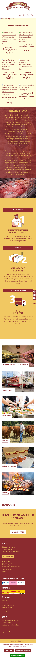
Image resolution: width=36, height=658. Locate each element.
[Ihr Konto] (24, 15)
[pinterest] (34, 298)
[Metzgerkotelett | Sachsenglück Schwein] (26, 37)
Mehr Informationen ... (22, 646)
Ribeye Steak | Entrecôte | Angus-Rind (9, 49)
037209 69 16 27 (7, 561)
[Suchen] (20, 15)
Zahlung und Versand (8, 605)
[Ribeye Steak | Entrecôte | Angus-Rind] (9, 38)
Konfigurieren (9, 650)
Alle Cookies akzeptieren (17, 655)
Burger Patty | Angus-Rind (9, 98)
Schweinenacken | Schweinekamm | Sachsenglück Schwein (26, 95)
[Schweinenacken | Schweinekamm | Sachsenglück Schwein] (26, 87)
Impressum (5, 632)
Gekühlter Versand (7, 607)
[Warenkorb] (31, 15)
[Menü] (2, 15)
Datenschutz (13, 632)
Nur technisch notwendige (23, 650)
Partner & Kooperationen (9, 612)
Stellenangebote (6, 603)
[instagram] (34, 295)
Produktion (5, 601)
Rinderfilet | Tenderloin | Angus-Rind (26, 74)
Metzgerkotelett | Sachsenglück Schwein (26, 46)
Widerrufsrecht (6, 623)
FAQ (3, 609)
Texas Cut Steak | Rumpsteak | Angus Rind (9, 74)
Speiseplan (5, 571)
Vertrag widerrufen (8, 556)
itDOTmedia (21, 641)
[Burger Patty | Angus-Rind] (9, 89)
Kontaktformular (6, 569)
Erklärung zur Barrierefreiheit (10, 625)
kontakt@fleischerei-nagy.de (11, 566)
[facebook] (34, 291)
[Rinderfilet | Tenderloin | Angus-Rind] (26, 64)
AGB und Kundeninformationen (11, 620)
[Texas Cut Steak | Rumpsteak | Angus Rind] (9, 64)
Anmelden (18, 532)
